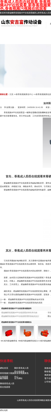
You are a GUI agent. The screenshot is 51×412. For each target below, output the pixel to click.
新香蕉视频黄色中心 (24, 94)
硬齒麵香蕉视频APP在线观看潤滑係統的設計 (20, 316)
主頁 (11, 94)
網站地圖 (4, 410)
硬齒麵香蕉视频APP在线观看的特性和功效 (19, 312)
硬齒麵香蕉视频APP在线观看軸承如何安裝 (26, 299)
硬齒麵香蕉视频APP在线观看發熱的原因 (25, 303)
